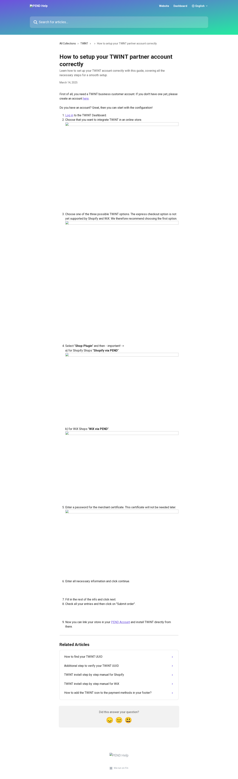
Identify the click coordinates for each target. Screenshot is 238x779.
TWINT (84, 43)
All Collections (68, 43)
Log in (69, 115)
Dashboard (180, 6)
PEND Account (120, 622)
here (86, 98)
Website (164, 6)
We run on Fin (121, 768)
